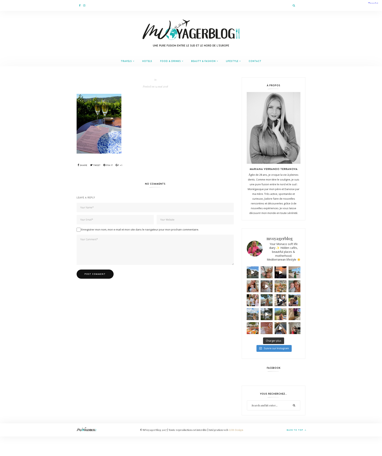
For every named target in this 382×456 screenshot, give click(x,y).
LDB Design (236, 429)
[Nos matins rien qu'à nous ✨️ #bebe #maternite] (280, 272)
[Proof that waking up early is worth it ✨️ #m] (267, 314)
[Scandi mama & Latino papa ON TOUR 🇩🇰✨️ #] (294, 300)
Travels (126, 61)
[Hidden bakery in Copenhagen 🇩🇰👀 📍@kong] (280, 300)
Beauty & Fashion (203, 61)
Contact (255, 61)
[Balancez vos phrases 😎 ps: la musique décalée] (267, 286)
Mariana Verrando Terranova (274, 169)
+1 (120, 165)
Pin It (109, 165)
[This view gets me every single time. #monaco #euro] (253, 272)
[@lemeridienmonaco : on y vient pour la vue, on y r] (253, 328)
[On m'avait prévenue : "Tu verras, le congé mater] (267, 300)
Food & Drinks (170, 61)
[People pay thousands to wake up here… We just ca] (280, 328)
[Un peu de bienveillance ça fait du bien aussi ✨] (294, 286)
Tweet (96, 165)
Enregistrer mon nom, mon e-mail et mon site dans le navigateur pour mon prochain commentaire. (140, 229)
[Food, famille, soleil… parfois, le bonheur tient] (280, 314)
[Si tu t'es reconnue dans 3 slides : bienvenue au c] (267, 272)
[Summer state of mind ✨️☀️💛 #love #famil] (294, 328)
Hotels (147, 61)
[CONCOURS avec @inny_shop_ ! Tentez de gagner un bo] (267, 328)
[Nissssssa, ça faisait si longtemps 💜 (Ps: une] (294, 314)
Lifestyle (232, 61)
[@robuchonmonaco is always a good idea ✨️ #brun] (280, 286)
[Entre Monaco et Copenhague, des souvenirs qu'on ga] (253, 300)
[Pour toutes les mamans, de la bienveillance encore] (253, 286)
